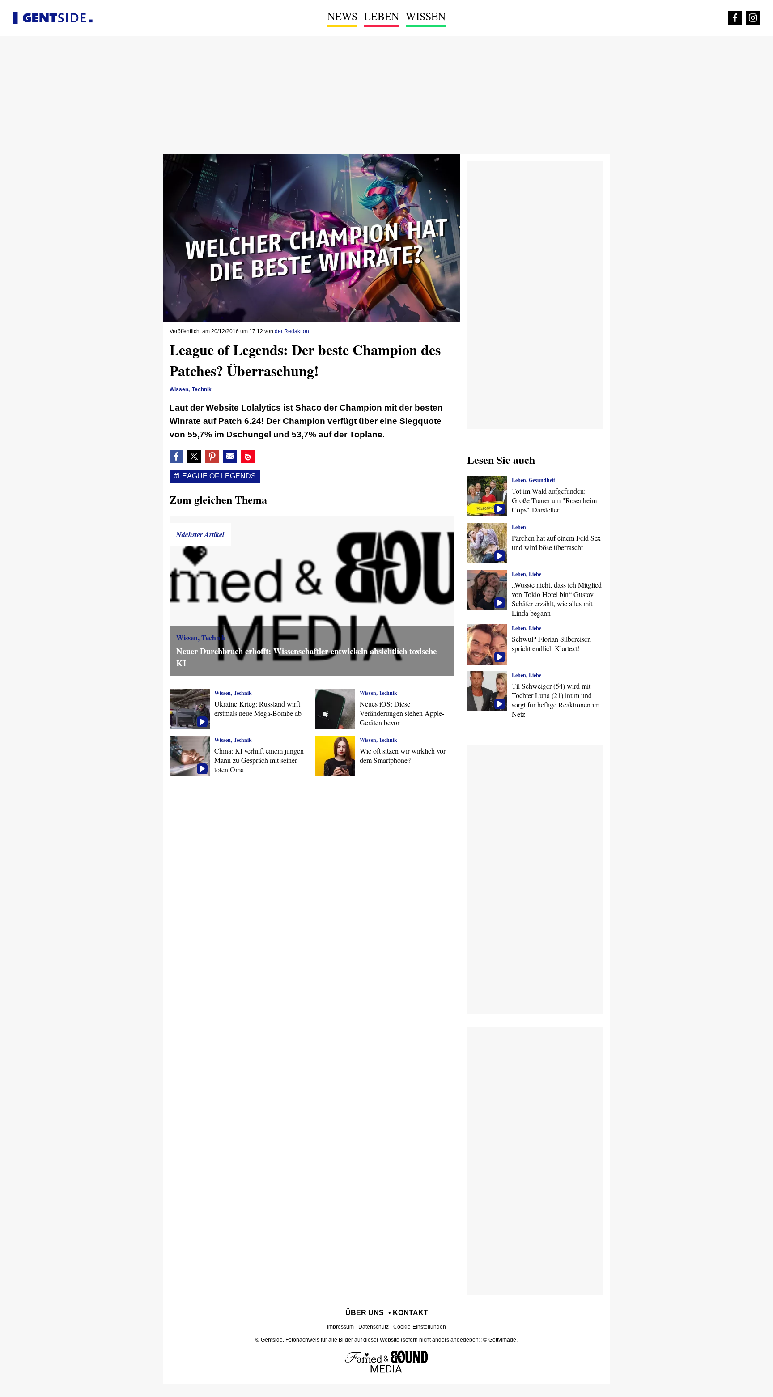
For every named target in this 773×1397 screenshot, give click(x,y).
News (342, 16)
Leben (381, 16)
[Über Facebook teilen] (176, 456)
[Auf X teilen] (194, 456)
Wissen (426, 16)
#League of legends (215, 476)
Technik (202, 389)
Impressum (340, 1327)
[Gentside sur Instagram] (753, 18)
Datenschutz (373, 1327)
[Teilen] (212, 456)
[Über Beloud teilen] (248, 456)
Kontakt (410, 1313)
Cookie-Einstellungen (419, 1327)
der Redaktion (292, 331)
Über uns (364, 1313)
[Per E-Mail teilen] (230, 456)
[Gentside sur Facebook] (735, 18)
